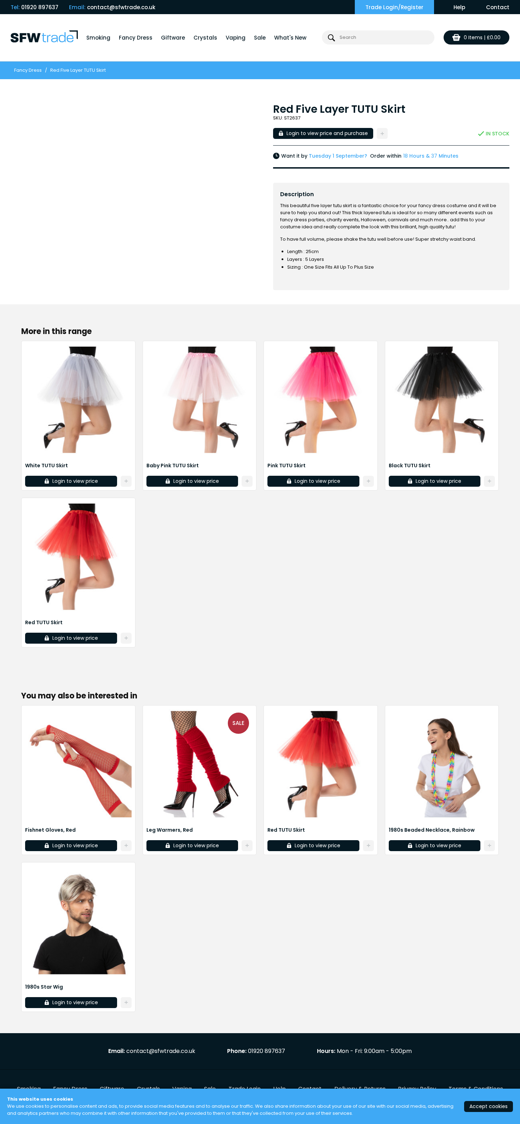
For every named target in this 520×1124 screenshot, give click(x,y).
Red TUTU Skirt (44, 622)
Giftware (173, 37)
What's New (290, 37)
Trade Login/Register (394, 7)
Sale (260, 37)
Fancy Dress (135, 37)
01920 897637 (39, 7)
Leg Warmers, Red (169, 829)
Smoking (98, 37)
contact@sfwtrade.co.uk (121, 7)
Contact (497, 7)
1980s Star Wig (44, 986)
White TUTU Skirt (46, 465)
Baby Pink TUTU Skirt (172, 465)
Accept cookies (488, 1106)
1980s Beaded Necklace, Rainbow (432, 829)
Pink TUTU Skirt (286, 465)
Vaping (235, 37)
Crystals (205, 37)
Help (459, 7)
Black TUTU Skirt (410, 465)
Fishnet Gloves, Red (50, 829)
